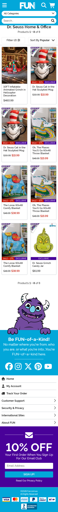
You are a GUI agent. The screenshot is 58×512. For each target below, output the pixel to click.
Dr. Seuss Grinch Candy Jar (41, 264)
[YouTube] (48, 366)
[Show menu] (4, 5)
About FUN (8, 422)
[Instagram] (18, 366)
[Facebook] (9, 366)
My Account (13, 386)
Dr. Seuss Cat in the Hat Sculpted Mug (43, 88)
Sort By (40, 40)
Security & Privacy (13, 408)
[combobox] (25, 21)
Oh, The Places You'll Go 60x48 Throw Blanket (41, 150)
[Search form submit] (52, 21)
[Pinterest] (38, 366)
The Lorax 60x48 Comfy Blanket (13, 207)
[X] (28, 366)
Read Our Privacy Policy (29, 480)
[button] (52, 5)
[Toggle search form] (43, 5)
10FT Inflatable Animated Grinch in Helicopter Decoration (14, 91)
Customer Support (13, 400)
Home (10, 378)
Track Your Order (16, 393)
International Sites (13, 415)
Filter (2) (12, 40)
